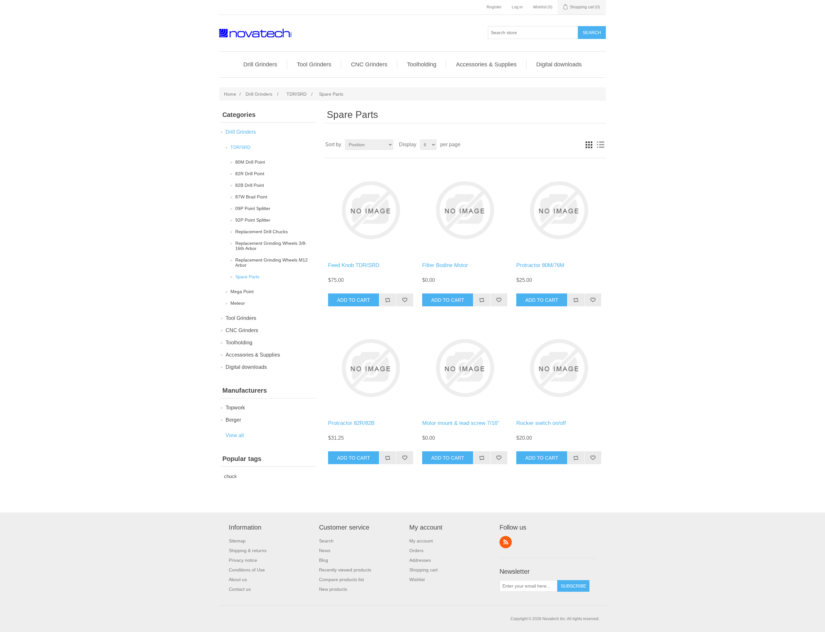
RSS (506, 542)
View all (235, 435)
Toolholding (421, 64)
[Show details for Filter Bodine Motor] (464, 210)
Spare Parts (247, 276)
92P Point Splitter (252, 220)
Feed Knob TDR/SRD (353, 265)
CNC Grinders (369, 64)
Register (494, 7)
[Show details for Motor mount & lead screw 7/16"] (464, 368)
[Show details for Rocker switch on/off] (558, 368)
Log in (517, 7)
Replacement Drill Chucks (261, 231)
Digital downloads (559, 64)
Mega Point (242, 291)
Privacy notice (243, 560)
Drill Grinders (260, 64)
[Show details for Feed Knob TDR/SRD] (370, 210)
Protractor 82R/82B (351, 423)
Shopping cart (423, 569)
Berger (233, 420)
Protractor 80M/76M (540, 265)
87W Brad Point (251, 196)
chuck (230, 476)
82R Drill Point (249, 173)
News (324, 550)
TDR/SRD (240, 147)
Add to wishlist (404, 299)
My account (421, 540)
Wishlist (417, 579)
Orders (416, 550)
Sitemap (237, 540)
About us (238, 579)
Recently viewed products (345, 569)
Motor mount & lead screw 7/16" (460, 423)
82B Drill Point (249, 185)
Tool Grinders (314, 64)
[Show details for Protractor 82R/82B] (370, 368)
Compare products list (341, 579)
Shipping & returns (248, 550)
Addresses (420, 560)
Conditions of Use (247, 569)
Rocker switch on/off (541, 423)
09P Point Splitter (252, 208)
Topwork (235, 407)
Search (592, 32)
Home (230, 94)
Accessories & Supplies (486, 64)
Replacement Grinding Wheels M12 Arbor (271, 262)
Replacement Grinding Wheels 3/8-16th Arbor (271, 246)
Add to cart (353, 300)
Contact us (240, 589)
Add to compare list (387, 299)
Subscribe (573, 586)
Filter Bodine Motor (445, 265)
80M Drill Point (250, 162)
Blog (323, 560)
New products (333, 589)
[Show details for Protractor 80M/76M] (558, 210)
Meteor (237, 303)
